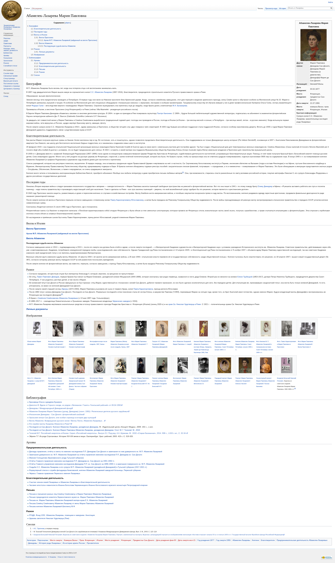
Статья (27, 8)
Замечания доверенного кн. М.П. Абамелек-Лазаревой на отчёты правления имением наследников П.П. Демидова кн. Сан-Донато (85, 455)
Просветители (93, 543)
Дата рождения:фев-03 (166, 540)
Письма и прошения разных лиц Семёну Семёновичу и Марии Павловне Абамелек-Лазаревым (70, 494)
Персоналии (42, 540)
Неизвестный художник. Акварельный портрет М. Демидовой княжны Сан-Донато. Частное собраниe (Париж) (78, 383)
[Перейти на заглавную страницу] (11, 10)
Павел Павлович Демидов (48, 277)
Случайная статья (10, 66)
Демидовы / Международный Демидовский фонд (50, 408)
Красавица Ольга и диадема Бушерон (45, 402)
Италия (100, 540)
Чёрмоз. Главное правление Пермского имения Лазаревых (54, 473)
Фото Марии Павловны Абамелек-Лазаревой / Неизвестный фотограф (77, 344)
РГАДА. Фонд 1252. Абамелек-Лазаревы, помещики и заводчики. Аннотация (62, 515)
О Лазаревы (52, 557)
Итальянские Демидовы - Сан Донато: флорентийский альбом (56, 414)
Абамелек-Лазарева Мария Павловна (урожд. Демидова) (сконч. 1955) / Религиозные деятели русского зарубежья (78, 411)
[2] (62, 294)
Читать (260, 8)
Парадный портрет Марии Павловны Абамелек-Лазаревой (223, 380)
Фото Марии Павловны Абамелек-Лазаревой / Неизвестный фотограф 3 (56, 344)
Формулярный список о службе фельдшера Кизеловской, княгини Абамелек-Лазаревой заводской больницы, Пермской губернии (85, 470)
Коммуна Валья (70, 540)
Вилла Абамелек (35, 238)
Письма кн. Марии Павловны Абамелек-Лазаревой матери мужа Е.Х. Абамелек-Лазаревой (68, 500)
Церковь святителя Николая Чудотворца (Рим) (49, 518)
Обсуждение (37, 8)
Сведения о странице (12, 86)
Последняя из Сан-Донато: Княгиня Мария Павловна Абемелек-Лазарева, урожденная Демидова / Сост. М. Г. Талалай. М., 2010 (84, 430)
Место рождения (112, 540)
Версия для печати (11, 81)
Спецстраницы (9, 78)
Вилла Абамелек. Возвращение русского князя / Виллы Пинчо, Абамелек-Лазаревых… (66, 421)
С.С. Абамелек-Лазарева (101, 92)
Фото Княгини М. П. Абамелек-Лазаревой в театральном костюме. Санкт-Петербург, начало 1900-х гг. (264, 347)
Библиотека (8, 53)
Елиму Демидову (265, 186)
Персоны (7, 38)
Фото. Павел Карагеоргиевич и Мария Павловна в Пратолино (286, 344)
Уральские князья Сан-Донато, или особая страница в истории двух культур (61, 418)
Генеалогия (8, 58)
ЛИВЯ (6, 41)
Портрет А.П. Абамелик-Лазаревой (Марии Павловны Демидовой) (160, 344)
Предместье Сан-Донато (143, 540)
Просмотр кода (271, 8)
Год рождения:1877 (205, 540)
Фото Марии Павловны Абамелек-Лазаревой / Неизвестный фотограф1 (119, 380)
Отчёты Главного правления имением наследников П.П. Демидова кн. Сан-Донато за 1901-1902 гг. (71, 461)
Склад (6, 96)
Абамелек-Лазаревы (241, 540)
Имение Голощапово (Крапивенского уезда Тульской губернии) (56, 458)
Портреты (7, 46)
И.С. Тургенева (39, 528)
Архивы (6, 55)
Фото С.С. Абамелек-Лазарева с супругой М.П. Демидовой (36, 380)
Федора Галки (38, 106)
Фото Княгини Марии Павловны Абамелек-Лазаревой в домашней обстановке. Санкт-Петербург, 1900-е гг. (56, 383)
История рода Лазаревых (50, 543)
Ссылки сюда (8, 73)
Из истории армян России (74, 543)
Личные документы (37, 309)
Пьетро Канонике (164, 113)
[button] (29, 22)
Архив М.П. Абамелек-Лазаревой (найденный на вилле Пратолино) (57, 233)
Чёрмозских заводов (121, 301)
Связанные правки (11, 76)
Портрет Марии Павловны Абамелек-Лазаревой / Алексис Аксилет (244, 380)
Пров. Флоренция (87, 540)
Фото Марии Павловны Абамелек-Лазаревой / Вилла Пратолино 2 (305, 344)
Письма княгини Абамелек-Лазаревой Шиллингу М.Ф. (52, 506)
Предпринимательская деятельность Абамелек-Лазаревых (302, 540)
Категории (31, 540)
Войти (330, 2)
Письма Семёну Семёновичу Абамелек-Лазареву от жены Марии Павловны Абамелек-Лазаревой (71, 503)
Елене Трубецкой (244, 277)
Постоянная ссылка (11, 84)
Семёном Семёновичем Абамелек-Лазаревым (58, 298)
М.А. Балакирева (180, 106)
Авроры (65, 289)
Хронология (8, 61)
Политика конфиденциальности (36, 557)
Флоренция (126, 540)
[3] (295, 388)
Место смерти (56, 540)
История (282, 8)
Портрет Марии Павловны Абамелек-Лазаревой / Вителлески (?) (202, 380)
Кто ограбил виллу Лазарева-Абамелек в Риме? (49, 424)
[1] (183, 172)
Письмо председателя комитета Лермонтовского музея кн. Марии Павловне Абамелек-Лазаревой (71, 497)
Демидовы (32, 543)
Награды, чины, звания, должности (11, 49)
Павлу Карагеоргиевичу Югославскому (127, 200)
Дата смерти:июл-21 (187, 540)
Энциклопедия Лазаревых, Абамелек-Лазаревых (12, 27)
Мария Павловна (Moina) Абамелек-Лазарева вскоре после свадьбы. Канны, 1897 (120, 344)
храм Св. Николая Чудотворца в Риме (184, 304)
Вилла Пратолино (36, 228)
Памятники (8, 43)
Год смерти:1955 (223, 540)
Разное (6, 63)
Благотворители (268, 540)
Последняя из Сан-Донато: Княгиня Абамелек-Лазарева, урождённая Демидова (63, 427)
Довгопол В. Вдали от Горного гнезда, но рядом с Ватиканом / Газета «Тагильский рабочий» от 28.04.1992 (75, 405)
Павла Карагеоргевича (143, 289)
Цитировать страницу (12, 89)
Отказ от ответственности (66, 557)
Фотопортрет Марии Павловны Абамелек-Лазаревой (180, 380)
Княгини (255, 540)
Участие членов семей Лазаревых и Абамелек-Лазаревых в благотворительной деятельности (69, 482)
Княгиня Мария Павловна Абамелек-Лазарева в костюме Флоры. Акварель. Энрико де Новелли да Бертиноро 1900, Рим (203, 347)
